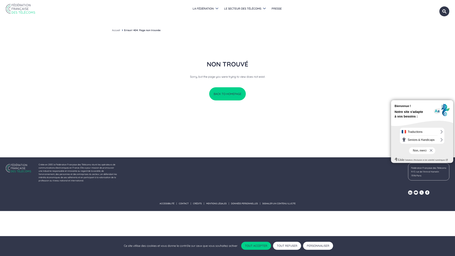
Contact (184, 203)
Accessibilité (167, 203)
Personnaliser (318, 245)
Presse (277, 8)
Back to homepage (227, 94)
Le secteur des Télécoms (242, 8)
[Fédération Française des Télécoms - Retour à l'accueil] (20, 8)
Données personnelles (244, 203)
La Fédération (203, 8)
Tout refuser (287, 245)
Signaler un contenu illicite (279, 203)
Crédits (197, 203)
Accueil (116, 30)
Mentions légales (216, 203)
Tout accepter (256, 245)
